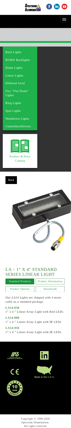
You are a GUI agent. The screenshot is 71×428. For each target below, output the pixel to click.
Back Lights (13, 52)
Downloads (50, 289)
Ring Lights (13, 103)
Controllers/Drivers (18, 126)
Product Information (50, 281)
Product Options (20, 289)
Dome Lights (14, 67)
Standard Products (20, 281)
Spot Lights (13, 110)
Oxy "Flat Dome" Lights (17, 93)
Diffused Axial (15, 83)
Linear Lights (14, 75)
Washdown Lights (17, 118)
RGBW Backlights (17, 59)
